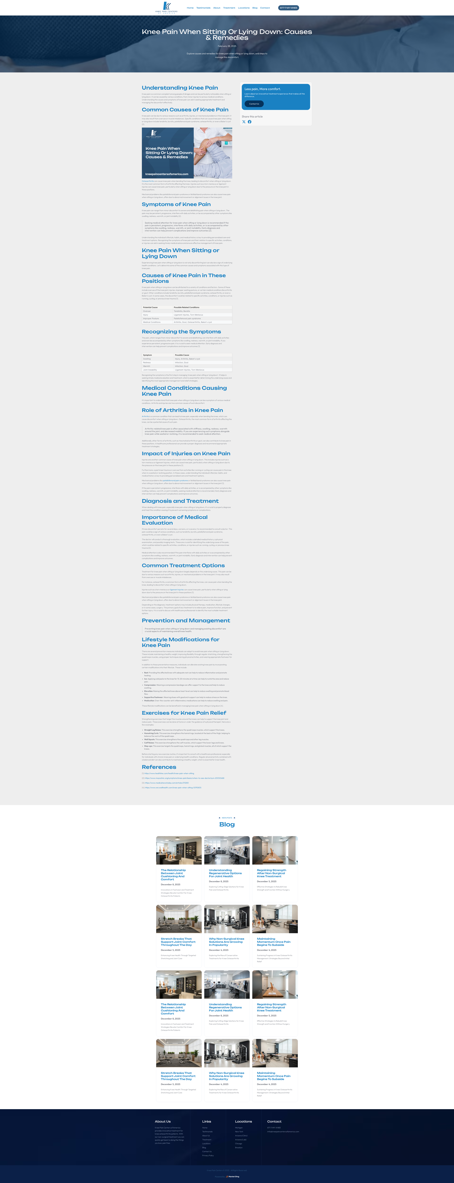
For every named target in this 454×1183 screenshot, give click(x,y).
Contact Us (254, 104)
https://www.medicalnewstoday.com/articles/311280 (167, 783)
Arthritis (145, 416)
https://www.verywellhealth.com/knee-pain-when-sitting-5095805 (173, 787)
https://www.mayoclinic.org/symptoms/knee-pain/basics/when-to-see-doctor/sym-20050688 (184, 778)
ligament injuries (177, 589)
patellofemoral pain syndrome (175, 480)
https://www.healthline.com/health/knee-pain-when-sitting (169, 773)
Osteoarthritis (148, 181)
